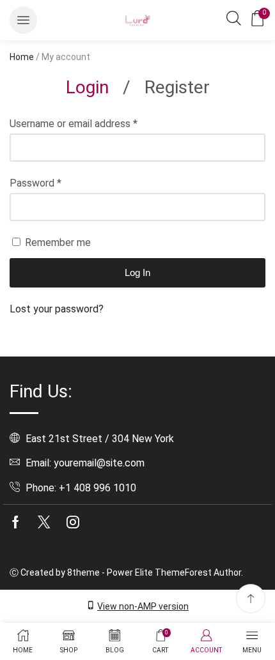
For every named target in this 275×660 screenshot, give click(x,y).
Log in (137, 272)
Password (35, 183)
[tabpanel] (137, 216)
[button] (23, 20)
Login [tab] (87, 87)
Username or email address (74, 124)
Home (22, 57)
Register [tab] (177, 87)
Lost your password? (57, 309)
